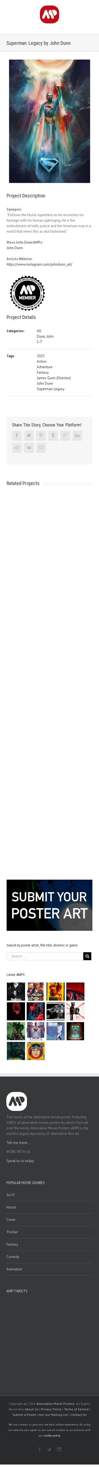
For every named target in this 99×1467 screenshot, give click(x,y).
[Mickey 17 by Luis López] (35, 1051)
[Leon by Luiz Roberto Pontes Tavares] (75, 1011)
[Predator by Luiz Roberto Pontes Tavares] (16, 1031)
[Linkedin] (77, 435)
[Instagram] (59, 1449)
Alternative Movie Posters (55, 1404)
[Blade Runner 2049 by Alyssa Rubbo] (16, 1051)
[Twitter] (29, 435)
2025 (41, 356)
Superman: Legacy (50, 389)
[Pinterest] (41, 435)
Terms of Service (76, 1409)
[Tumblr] (53, 435)
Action (42, 361)
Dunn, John (45, 336)
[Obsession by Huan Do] (75, 991)
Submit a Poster (24, 1415)
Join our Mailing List (53, 1415)
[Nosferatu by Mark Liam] (16, 991)
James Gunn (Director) (54, 378)
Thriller (12, 1232)
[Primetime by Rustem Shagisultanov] (55, 1031)
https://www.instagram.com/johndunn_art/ (39, 264)
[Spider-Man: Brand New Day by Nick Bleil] (35, 1031)
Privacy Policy (51, 1409)
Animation (14, 1269)
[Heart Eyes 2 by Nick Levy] (35, 1011)
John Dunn (15, 248)
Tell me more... (18, 1142)
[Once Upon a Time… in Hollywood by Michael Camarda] (35, 991)
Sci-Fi (10, 1195)
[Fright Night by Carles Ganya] (55, 1011)
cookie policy (51, 1435)
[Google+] (65, 435)
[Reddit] (16, 447)
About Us (31, 1409)
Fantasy (43, 372)
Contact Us (78, 1415)
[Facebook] (16, 435)
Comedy (12, 1256)
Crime (10, 1219)
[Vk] (29, 447)
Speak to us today (20, 1160)
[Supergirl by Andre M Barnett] (16, 1011)
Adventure (45, 367)
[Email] (41, 447)
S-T (39, 342)
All (39, 331)
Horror (11, 1207)
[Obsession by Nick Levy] (55, 991)
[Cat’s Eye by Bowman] (75, 1031)
